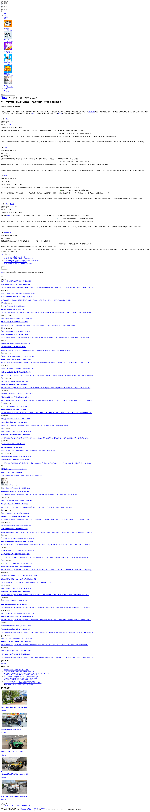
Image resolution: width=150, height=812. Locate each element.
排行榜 (6, 88)
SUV (9, 124)
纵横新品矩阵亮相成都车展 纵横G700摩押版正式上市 (19, 671)
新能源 (6, 17)
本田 (89, 112)
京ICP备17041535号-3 (27, 810)
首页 (5, 13)
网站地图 (43, 808)
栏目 (5, 18)
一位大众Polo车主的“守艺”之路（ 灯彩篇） (15, 262)
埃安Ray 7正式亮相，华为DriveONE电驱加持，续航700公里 (20, 678)
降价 (5, 90)
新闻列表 (4, 98)
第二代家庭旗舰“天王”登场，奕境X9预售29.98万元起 (19, 679)
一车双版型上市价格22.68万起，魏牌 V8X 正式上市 (19, 684)
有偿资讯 (6, 91)
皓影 (5, 175)
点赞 (2, 254)
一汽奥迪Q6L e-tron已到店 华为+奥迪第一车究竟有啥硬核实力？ (21, 260)
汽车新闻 (35, 808)
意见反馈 (27, 808)
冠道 (5, 147)
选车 (5, 15)
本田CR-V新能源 (9, 204)
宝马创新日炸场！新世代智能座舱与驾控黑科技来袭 (18, 258)
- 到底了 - (3, 663)
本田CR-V (7, 119)
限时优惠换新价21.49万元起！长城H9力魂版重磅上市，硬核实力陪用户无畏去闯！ (27, 673)
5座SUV (93, 112)
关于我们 (20, 808)
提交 (2, 272)
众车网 (60, 113)
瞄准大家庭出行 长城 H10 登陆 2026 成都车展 (16, 670)
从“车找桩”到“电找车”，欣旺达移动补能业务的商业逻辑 (19, 681)
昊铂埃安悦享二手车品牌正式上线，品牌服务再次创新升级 (20, 674)
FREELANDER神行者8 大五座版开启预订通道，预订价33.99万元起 (22, 683)
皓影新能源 (7, 232)
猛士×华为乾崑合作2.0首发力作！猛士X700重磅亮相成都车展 (21, 676)
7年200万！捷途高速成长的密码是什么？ (15, 257)
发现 (33, 113)
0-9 (34, 805)
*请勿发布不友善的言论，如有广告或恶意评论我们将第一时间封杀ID (22, 272)
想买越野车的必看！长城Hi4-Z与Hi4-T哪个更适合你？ (19, 263)
